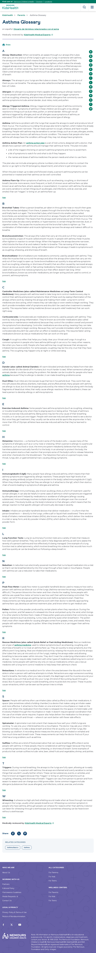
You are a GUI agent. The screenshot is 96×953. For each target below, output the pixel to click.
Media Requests (9, 896)
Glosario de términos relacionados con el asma (36, 29)
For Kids (52, 877)
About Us (6, 872)
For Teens (53, 881)
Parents (21, 15)
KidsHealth (7, 15)
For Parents (53, 872)
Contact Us (6, 901)
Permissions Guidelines (11, 892)
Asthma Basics (12, 847)
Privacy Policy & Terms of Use (14, 912)
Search (84, 7)
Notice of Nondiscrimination (13, 916)
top (4, 197)
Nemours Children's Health (24, 1)
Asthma (27, 847)
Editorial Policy (8, 888)
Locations (48, 1)
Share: (5, 833)
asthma (6, 375)
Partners (5, 884)
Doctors (39, 1)
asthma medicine (22, 645)
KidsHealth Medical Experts (38, 35)
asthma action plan (35, 143)
